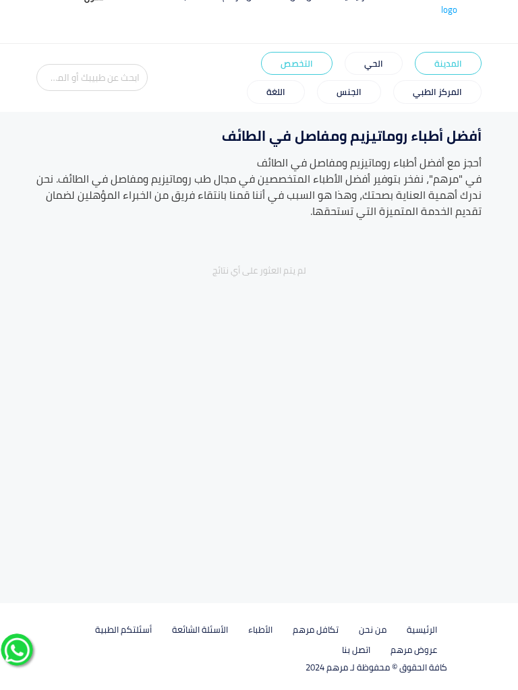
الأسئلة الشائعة (200, 629)
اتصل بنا (356, 649)
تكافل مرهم (316, 629)
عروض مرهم (414, 649)
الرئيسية (422, 629)
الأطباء (260, 629)
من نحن (372, 629)
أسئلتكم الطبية (123, 629)
